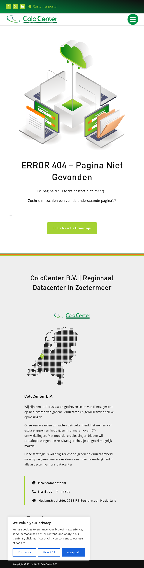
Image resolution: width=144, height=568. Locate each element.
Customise (24, 552)
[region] (49, 538)
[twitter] (15, 6)
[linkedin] (22, 6)
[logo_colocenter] (32, 16)
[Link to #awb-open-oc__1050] (133, 19)
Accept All (73, 552)
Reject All (49, 552)
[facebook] (8, 6)
